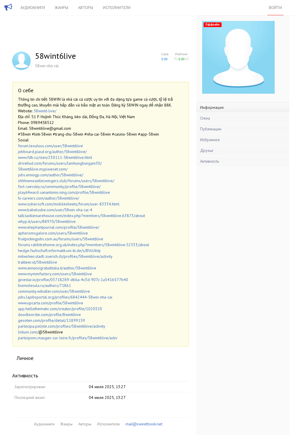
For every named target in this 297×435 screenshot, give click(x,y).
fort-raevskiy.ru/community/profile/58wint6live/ (59, 186)
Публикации (210, 129)
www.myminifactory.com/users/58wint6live (55, 273)
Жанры (61, 7)
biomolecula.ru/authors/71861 (44, 285)
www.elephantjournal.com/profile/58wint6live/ (58, 227)
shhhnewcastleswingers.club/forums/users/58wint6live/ (66, 180)
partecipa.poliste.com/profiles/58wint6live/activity (61, 326)
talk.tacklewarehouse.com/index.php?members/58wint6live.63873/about (81, 215)
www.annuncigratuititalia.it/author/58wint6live (57, 268)
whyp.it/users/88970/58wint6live (47, 221)
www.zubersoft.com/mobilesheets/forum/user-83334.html (68, 204)
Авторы (85, 7)
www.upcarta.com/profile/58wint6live (50, 303)
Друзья (206, 150)
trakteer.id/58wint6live (37, 262)
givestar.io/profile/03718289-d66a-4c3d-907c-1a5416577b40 (73, 279)
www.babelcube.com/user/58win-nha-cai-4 (55, 209)
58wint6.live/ (45, 110)
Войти (275, 7)
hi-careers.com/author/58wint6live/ (48, 198)
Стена (205, 118)
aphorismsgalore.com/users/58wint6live (53, 233)
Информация (212, 107)
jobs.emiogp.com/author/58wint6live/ (50, 174)
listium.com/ (28, 332)
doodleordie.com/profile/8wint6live (49, 314)
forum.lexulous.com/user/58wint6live (50, 145)
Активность (209, 161)
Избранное (210, 139)
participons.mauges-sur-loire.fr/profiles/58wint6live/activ (67, 337)
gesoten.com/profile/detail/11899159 (51, 320)
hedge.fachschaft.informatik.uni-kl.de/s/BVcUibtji (59, 250)
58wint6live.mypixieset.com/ (43, 169)
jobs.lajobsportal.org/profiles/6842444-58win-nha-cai (65, 297)
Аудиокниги (32, 7)
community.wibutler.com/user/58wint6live (54, 291)
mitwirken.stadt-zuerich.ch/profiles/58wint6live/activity (65, 256)
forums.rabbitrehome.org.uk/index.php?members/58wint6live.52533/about (83, 244)
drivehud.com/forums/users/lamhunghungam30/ (60, 163)
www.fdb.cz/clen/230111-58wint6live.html (55, 157)
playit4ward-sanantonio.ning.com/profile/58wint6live (64, 192)
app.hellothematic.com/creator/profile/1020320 (60, 308)
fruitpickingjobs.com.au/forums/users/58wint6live (60, 239)
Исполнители (117, 7)
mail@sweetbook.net (144, 424)
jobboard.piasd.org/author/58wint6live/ (52, 151)
